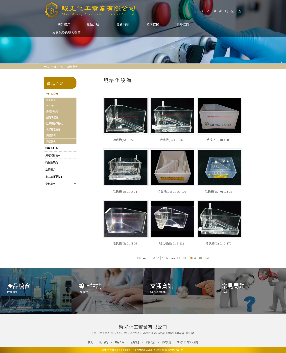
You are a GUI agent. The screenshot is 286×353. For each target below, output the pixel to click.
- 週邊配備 (50, 141)
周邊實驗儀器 (52, 155)
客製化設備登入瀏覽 (66, 33)
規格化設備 (51, 94)
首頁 (48, 66)
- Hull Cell (50, 100)
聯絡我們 (182, 24)
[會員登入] (220, 11)
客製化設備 (51, 148)
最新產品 (50, 184)
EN (208, 11)
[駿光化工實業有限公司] (90, 17)
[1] (281, 62)
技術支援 (152, 24)
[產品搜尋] (227, 11)
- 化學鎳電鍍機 (52, 129)
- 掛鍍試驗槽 (51, 111)
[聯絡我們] (233, 11)
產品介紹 (93, 24)
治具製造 (50, 169)
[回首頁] (214, 11)
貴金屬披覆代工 (54, 176)
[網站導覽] (239, 11)
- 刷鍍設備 (50, 135)
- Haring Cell (51, 105)
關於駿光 (64, 24)
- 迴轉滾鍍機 (51, 117)
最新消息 (123, 24)
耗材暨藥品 (51, 162)
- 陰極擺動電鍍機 (54, 123)
